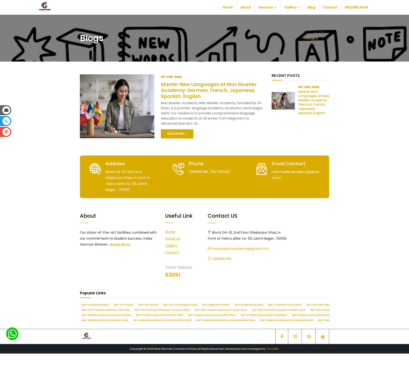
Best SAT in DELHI (124, 304)
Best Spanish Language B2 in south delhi (106, 315)
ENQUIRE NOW (356, 7)
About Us (172, 238)
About (245, 7)
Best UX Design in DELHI (95, 304)
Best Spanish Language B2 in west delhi (212, 315)
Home (228, 7)
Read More (120, 244)
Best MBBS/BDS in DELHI (216, 304)
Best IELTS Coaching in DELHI (180, 304)
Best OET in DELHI (148, 304)
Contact (330, 7)
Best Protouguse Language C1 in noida (106, 310)
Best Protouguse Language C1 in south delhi (162, 310)
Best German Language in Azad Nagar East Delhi (162, 320)
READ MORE (175, 134)
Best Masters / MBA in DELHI (323, 304)
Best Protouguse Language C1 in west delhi (278, 310)
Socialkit (272, 349)
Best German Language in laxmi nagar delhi (286, 320)
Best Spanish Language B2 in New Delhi (264, 315)
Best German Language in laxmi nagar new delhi (226, 320)
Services (266, 7)
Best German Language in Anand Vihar (105, 320)
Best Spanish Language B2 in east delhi (159, 315)
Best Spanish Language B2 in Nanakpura (316, 315)
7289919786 (221, 258)
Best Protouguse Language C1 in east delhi (221, 310)
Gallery (291, 7)
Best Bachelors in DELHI (249, 304)
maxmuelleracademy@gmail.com (240, 248)
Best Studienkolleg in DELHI (284, 304)
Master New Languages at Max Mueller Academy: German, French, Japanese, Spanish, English (209, 90)
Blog (311, 7)
